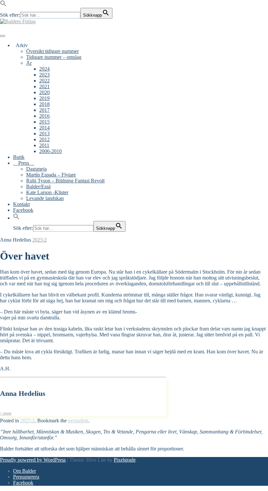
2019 (44, 98)
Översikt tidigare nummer (52, 51)
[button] (3, 5)
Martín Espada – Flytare (51, 175)
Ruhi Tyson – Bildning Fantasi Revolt (65, 180)
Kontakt (21, 204)
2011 (44, 145)
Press (23, 163)
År (29, 63)
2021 (44, 86)
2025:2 (39, 240)
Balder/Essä (38, 186)
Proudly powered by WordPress (33, 460)
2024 (44, 69)
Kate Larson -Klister (47, 192)
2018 (44, 104)
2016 (44, 116)
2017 (44, 110)
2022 (44, 80)
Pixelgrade (125, 460)
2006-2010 (50, 151)
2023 (44, 74)
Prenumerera (26, 477)
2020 (44, 92)
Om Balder (24, 471)
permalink (78, 420)
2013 (44, 133)
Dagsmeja (36, 169)
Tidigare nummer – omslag (53, 57)
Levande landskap (45, 198)
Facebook (23, 210)
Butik (19, 157)
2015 (44, 122)
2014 (44, 127)
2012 (44, 139)
